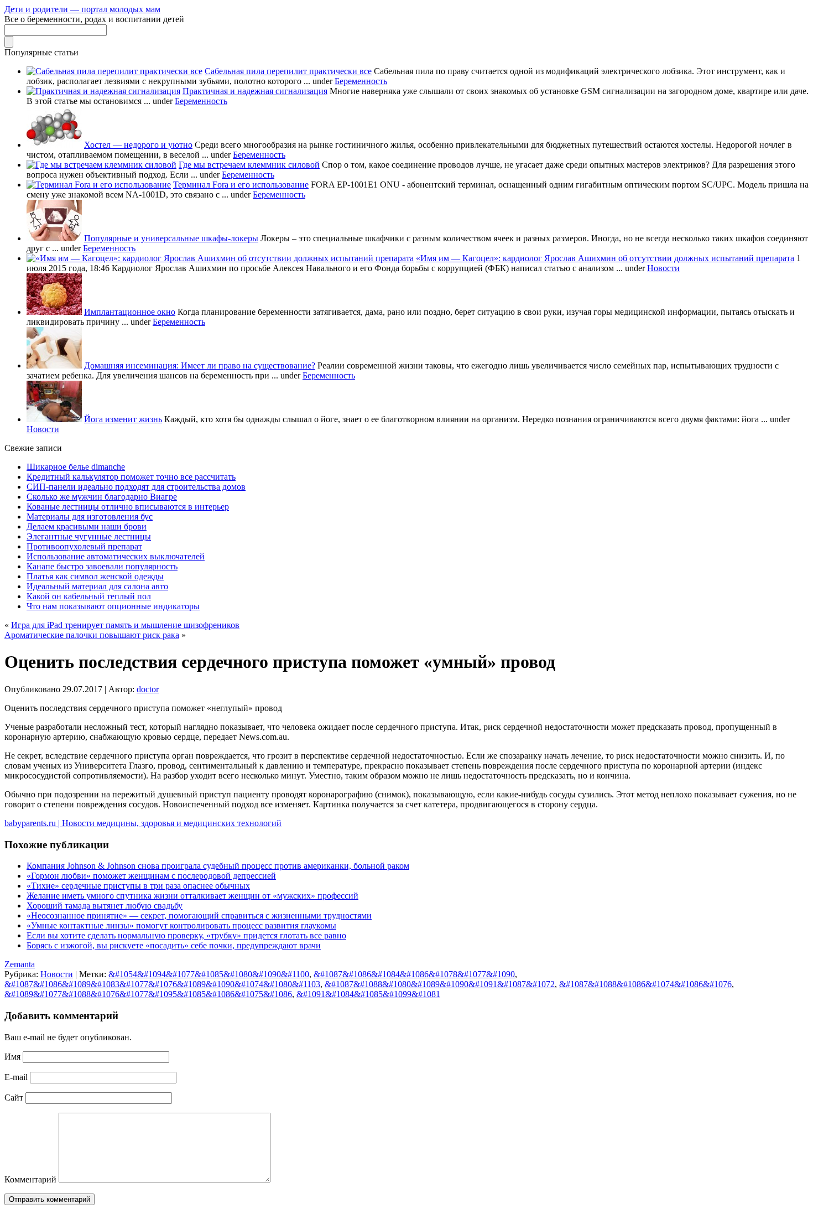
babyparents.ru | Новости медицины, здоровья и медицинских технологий (143, 823)
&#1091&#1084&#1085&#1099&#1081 (368, 994)
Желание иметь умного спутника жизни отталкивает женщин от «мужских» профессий (192, 895)
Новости (663, 268)
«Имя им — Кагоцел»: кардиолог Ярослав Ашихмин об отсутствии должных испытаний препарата (605, 258)
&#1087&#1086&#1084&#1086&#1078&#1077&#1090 (414, 974)
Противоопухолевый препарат (84, 546)
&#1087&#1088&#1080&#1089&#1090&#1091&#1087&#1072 (440, 984)
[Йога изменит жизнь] (54, 419)
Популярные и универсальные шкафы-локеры (171, 238)
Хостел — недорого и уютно (138, 144)
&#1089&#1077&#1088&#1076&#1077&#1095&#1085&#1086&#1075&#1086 (148, 994)
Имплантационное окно (129, 312)
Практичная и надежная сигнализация (255, 91)
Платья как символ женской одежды (95, 576)
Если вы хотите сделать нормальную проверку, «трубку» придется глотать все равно (186, 935)
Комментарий (30, 1179)
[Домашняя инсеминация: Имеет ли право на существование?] (54, 365)
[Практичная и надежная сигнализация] (103, 91)
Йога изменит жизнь (123, 419)
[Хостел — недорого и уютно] (54, 144)
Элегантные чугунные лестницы (89, 536)
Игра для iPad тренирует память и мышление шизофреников (125, 625)
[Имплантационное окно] (54, 312)
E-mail (16, 1077)
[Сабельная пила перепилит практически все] (114, 71)
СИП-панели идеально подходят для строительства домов (136, 486)
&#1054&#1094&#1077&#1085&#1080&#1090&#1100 (208, 974)
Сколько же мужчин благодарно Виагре (102, 496)
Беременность (361, 81)
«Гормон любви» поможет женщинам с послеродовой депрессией (151, 875)
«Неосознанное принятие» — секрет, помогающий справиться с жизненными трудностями (199, 915)
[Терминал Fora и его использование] (99, 184)
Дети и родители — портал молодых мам (82, 9)
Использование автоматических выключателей (116, 556)
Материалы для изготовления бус (90, 516)
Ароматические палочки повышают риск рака (91, 635)
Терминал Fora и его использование (241, 184)
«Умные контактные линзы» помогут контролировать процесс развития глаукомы (181, 925)
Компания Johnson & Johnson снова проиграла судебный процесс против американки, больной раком (218, 865)
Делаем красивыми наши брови (87, 526)
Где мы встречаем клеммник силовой (249, 164)
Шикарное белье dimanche (76, 466)
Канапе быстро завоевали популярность (102, 566)
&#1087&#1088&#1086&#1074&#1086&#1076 (645, 984)
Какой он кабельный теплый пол (89, 596)
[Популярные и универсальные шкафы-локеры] (54, 238)
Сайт (13, 1097)
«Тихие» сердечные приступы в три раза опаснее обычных (138, 885)
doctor (148, 689)
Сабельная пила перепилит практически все (288, 71)
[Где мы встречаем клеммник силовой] (101, 164)
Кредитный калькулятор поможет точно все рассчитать (131, 476)
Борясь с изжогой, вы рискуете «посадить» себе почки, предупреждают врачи (174, 945)
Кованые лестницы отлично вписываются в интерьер (128, 506)
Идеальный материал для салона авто (97, 586)
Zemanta (19, 964)
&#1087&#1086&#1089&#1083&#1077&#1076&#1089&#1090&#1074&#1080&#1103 (162, 984)
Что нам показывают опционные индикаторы (113, 606)
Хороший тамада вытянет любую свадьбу (105, 905)
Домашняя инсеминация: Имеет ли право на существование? (199, 365)
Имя (12, 1056)
